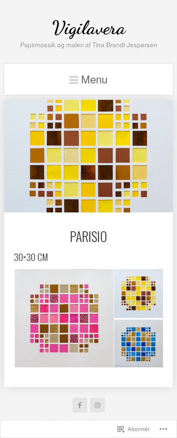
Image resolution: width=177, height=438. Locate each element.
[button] (63, 318)
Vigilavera (89, 27)
